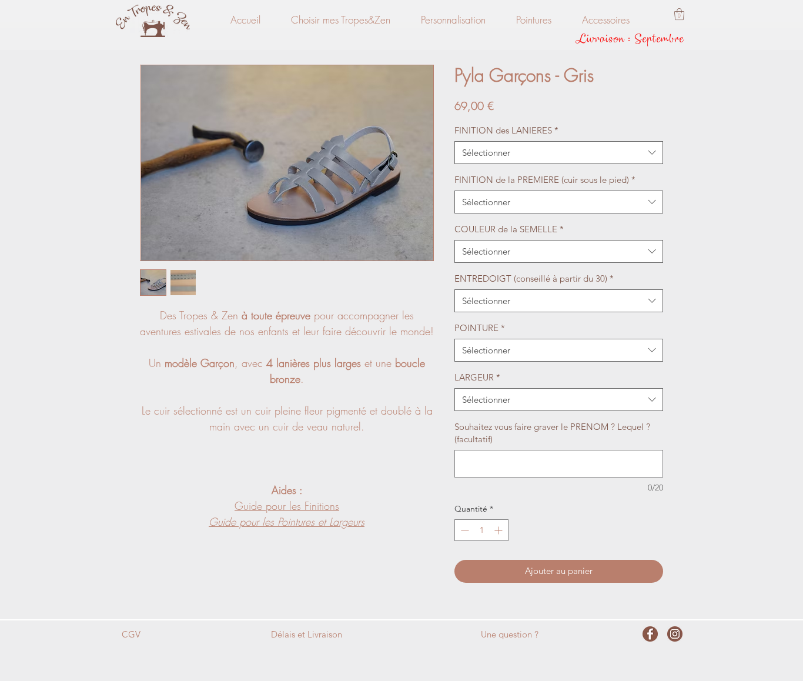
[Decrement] (463, 530)
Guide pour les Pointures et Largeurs (286, 522)
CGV (131, 634)
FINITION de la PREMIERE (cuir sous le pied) (544, 179)
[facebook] (650, 634)
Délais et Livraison (306, 634)
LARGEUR (477, 377)
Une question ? (509, 634)
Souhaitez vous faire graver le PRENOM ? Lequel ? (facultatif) (552, 433)
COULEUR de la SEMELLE (509, 229)
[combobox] (558, 152)
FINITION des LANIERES (506, 130)
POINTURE (479, 327)
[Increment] (499, 530)
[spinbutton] (481, 530)
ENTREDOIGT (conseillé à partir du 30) (534, 278)
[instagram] (674, 634)
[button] (679, 14)
